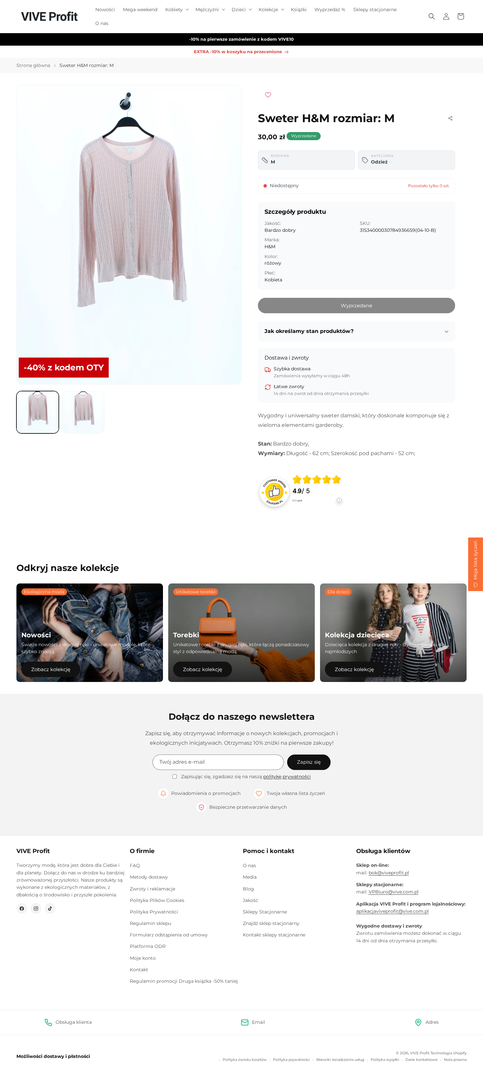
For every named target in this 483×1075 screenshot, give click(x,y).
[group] (317, 492)
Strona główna (33, 65)
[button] (176, 9)
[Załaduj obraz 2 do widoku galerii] (83, 412)
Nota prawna (455, 1059)
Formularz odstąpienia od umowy (169, 935)
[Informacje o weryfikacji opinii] (317, 506)
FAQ (135, 865)
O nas (249, 865)
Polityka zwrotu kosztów (245, 1059)
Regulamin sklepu (150, 923)
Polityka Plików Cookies (157, 900)
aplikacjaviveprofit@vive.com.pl (392, 911)
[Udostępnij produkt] (450, 118)
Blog (248, 889)
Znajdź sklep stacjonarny (271, 923)
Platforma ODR (148, 946)
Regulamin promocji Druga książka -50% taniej (184, 981)
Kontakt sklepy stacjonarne (274, 935)
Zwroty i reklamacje (152, 889)
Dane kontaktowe (421, 1059)
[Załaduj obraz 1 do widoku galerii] (37, 412)
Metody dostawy (149, 877)
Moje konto (143, 958)
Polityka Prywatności (154, 912)
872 (297, 500)
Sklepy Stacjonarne (265, 912)
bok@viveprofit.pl (389, 873)
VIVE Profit (419, 1053)
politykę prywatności (287, 776)
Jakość (250, 900)
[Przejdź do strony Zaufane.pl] (274, 491)
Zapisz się (309, 762)
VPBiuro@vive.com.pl (394, 892)
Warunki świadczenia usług (340, 1059)
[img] (316, 479)
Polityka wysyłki (385, 1059)
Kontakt (139, 970)
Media (250, 877)
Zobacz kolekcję (50, 669)
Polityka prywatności (291, 1059)
